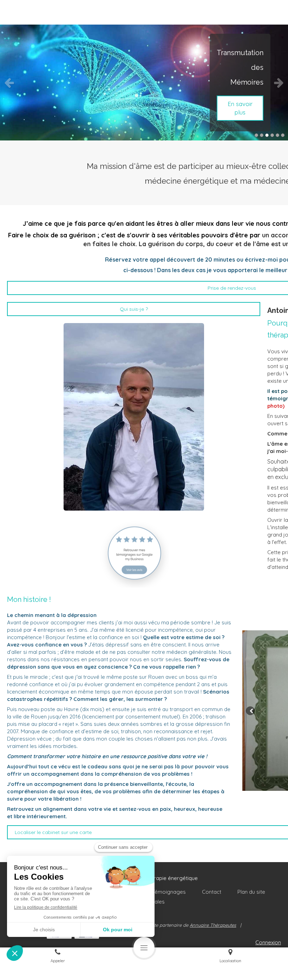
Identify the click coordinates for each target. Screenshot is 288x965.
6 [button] (282, 135)
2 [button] (261, 135)
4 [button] (272, 135)
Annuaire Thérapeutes (213, 925)
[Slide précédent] (250, 710)
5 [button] (277, 135)
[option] (144, 82)
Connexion (268, 942)
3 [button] (267, 135)
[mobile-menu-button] (144, 947)
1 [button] (256, 135)
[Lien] (134, 553)
